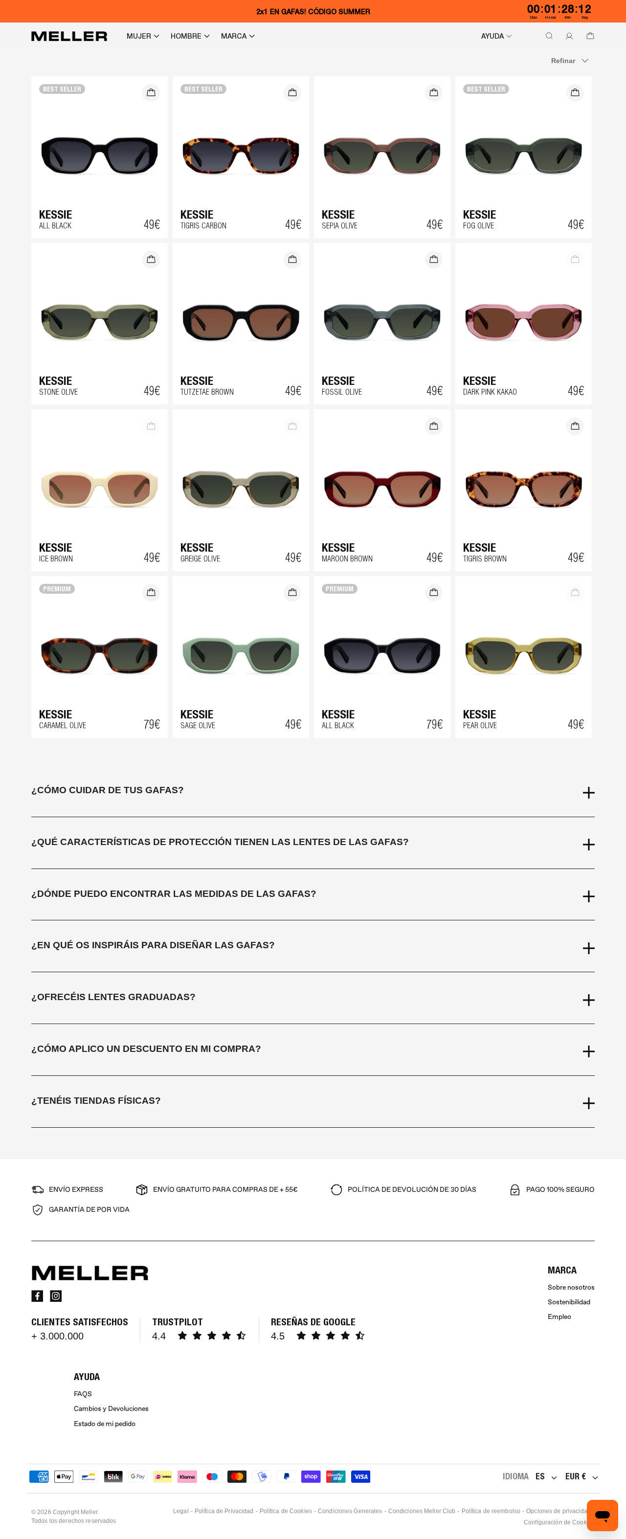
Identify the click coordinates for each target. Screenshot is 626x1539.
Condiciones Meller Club (422, 1511)
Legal (181, 1511)
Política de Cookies (286, 1511)
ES (540, 1476)
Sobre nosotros (571, 1287)
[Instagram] (56, 1296)
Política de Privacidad (224, 1511)
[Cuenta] (567, 36)
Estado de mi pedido (104, 1424)
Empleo (559, 1317)
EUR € (575, 1476)
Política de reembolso (491, 1511)
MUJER (139, 36)
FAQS (83, 1394)
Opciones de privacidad (558, 1511)
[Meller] (69, 36)
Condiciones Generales (350, 1511)
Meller (89, 1512)
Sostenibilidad (569, 1302)
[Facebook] (37, 1296)
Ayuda (492, 36)
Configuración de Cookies (559, 1522)
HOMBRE (186, 36)
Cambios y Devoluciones (111, 1409)
